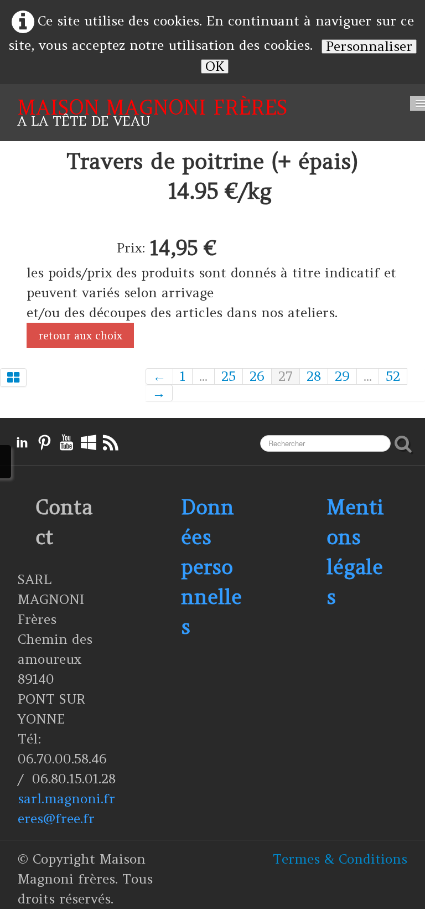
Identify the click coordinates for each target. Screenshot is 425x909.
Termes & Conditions (340, 858)
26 (257, 376)
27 (285, 376)
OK (214, 66)
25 (228, 376)
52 (393, 376)
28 (314, 376)
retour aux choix (80, 335)
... (203, 376)
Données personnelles (211, 566)
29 (342, 376)
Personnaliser (369, 46)
